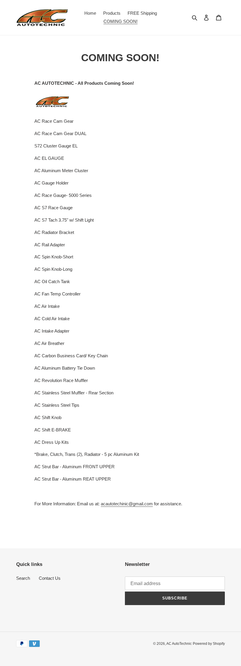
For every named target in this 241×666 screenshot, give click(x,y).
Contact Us (50, 578)
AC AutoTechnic (179, 644)
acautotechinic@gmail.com (127, 503)
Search (23, 578)
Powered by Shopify (209, 644)
